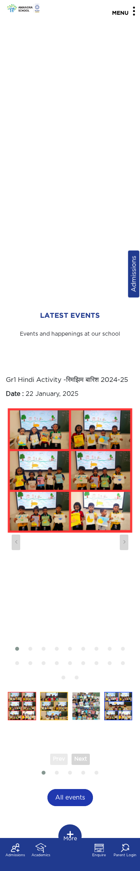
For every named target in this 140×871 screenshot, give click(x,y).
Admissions (133, 274)
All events (70, 797)
